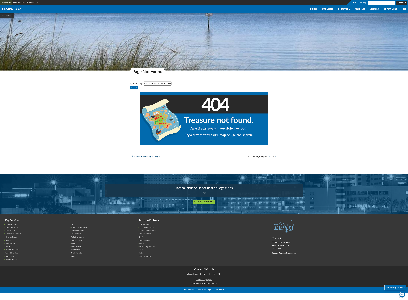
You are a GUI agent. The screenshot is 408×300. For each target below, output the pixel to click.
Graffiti (141, 237)
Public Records (76, 247)
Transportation (76, 250)
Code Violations (144, 224)
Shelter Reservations (13, 250)
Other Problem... (145, 256)
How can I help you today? (395, 287)
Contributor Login (204, 290)
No (275, 156)
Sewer (141, 250)
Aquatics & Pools (11, 224)
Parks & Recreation (77, 237)
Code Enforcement (77, 231)
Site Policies (219, 290)
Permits (73, 243)
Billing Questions (12, 227)
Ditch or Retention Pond (147, 231)
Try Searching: (136, 83)
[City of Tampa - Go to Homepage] (11, 9)
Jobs (404, 9)
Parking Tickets (76, 240)
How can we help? (360, 2)
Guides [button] (313, 9)
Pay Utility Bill (10, 243)
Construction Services (13, 234)
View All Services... (12, 259)
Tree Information (77, 253)
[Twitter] (209, 274)
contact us (291, 253)
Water (73, 256)
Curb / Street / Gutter (146, 227)
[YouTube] (219, 274)
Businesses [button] (327, 9)
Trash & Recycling (12, 253)
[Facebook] (204, 274)
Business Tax (10, 231)
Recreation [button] (344, 9)
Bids (72, 224)
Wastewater (10, 256)
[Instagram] (214, 274)
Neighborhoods (11, 237)
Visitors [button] (374, 9)
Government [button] (390, 9)
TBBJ (204, 193)
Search (134, 87)
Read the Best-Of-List (204, 202)
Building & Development (79, 227)
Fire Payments (76, 234)
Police (8, 247)
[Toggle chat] (402, 294)
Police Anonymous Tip (147, 247)
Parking (8, 240)
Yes (269, 156)
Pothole (141, 243)
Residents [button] (360, 9)
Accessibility (188, 290)
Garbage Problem (145, 234)
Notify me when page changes (146, 156)
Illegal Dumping (145, 240)
